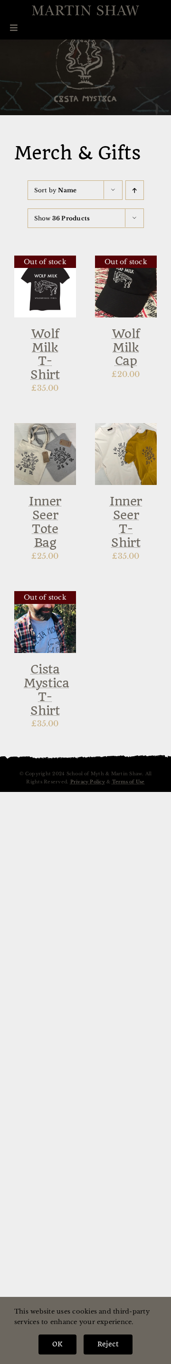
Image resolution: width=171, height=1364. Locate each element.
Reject (108, 1344)
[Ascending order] (134, 190)
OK (57, 1344)
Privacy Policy (87, 782)
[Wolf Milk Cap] (126, 262)
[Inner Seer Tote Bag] (45, 429)
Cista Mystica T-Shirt (46, 689)
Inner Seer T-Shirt (126, 521)
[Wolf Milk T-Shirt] (45, 262)
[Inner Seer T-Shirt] (126, 429)
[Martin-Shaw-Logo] (85, 10)
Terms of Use (128, 782)
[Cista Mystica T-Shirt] (45, 597)
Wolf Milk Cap (126, 347)
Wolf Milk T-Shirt (44, 354)
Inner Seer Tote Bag (45, 521)
